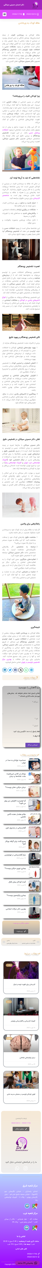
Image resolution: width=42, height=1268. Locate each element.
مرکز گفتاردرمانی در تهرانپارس (15, 854)
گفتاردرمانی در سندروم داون (16, 827)
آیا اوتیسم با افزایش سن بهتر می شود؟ (15, 802)
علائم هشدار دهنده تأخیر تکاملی (16, 815)
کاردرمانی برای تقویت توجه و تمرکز (24, 984)
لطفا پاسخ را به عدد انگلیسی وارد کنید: (26, 731)
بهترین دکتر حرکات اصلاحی (16, 909)
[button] (4, 14)
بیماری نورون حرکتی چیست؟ (15, 868)
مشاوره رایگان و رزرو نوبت (21, 923)
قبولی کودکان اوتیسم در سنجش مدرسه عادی (21, 1094)
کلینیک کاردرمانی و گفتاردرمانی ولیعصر (23, 1021)
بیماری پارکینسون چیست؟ (16, 895)
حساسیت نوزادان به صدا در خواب (16, 761)
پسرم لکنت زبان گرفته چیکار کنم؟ (15, 842)
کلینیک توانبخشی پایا (13, 462)
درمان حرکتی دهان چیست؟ (15, 787)
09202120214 (15, 1123)
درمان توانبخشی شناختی (27, 1057)
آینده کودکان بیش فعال (17, 882)
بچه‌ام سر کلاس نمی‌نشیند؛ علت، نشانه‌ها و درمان (16, 775)
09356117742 (26, 1123)
